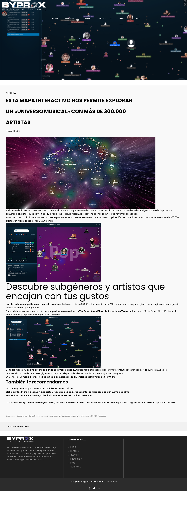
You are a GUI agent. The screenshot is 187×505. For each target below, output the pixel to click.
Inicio (73, 447)
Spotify (45, 213)
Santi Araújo (168, 402)
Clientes (74, 455)
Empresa (74, 451)
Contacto (75, 466)
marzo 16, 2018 (13, 131)
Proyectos (76, 459)
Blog (72, 462)
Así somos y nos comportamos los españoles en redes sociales (39, 388)
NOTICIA (11, 93)
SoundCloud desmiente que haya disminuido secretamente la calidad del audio (49, 395)
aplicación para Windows (123, 217)
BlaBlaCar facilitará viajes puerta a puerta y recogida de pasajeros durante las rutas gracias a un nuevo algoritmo (67, 391)
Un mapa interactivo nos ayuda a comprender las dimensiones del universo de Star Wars (67, 376)
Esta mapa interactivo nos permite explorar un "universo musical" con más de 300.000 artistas (61, 416)
